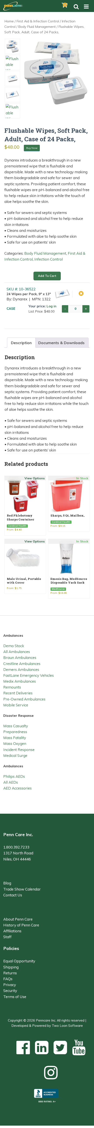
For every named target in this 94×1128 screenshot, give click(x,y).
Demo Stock (13, 645)
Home (9, 21)
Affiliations (12, 931)
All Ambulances (16, 651)
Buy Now (31, 148)
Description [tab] (21, 342)
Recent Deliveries (18, 693)
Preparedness (15, 731)
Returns (10, 973)
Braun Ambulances (19, 657)
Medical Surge (15, 755)
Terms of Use (14, 996)
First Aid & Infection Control (37, 21)
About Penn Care (18, 919)
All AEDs (10, 782)
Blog (7, 883)
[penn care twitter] (60, 1047)
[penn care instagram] (51, 1072)
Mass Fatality (14, 737)
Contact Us (12, 895)
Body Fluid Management (37, 26)
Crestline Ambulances (21, 663)
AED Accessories (17, 788)
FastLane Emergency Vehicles (28, 675)
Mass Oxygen (14, 743)
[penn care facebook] (23, 1047)
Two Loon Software (67, 1026)
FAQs (7, 978)
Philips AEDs (14, 776)
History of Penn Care (21, 925)
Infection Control (48, 259)
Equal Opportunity (19, 961)
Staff (7, 936)
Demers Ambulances (21, 669)
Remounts (12, 687)
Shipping (11, 967)
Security (10, 990)
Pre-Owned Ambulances (24, 699)
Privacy (9, 984)
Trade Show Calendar (22, 889)
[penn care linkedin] (42, 1047)
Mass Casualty (15, 726)
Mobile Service (15, 705)
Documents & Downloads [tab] (61, 342)
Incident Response (19, 749)
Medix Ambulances (19, 681)
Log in (51, 306)
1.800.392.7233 (16, 847)
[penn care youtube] (79, 1047)
